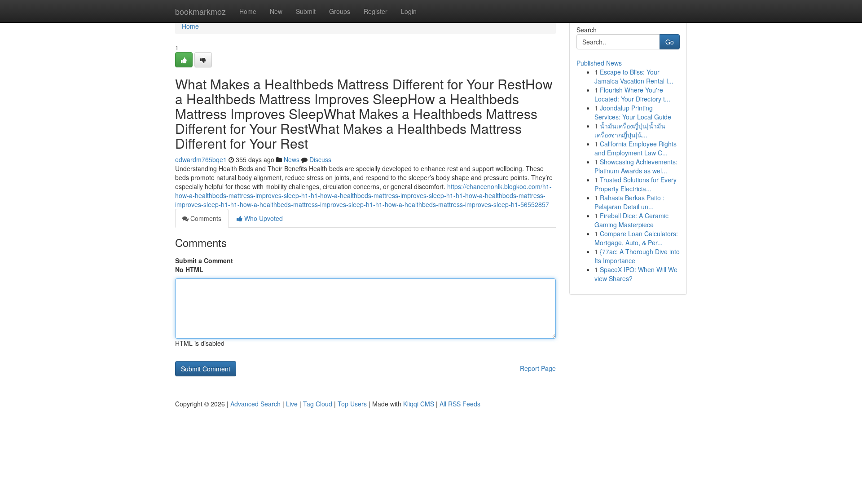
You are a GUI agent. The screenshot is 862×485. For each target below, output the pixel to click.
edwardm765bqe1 (201, 159)
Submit (306, 11)
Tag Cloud (317, 403)
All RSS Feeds (460, 403)
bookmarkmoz (200, 11)
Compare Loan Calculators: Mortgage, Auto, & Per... (636, 238)
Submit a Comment (204, 260)
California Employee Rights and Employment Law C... (635, 148)
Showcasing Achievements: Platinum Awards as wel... (635, 166)
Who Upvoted (262, 218)
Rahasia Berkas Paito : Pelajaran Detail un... (629, 202)
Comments (205, 218)
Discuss (320, 159)
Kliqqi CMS (418, 403)
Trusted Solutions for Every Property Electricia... (635, 184)
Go (669, 41)
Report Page (538, 368)
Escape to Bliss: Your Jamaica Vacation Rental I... (633, 76)
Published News (599, 62)
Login (409, 11)
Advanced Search (255, 403)
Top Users (352, 403)
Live (292, 403)
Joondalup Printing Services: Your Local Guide (632, 112)
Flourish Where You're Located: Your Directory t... (632, 94)
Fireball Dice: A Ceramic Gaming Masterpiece (631, 220)
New (276, 11)
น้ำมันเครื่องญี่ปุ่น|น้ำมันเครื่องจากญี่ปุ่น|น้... (629, 130)
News (291, 159)
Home (247, 11)
